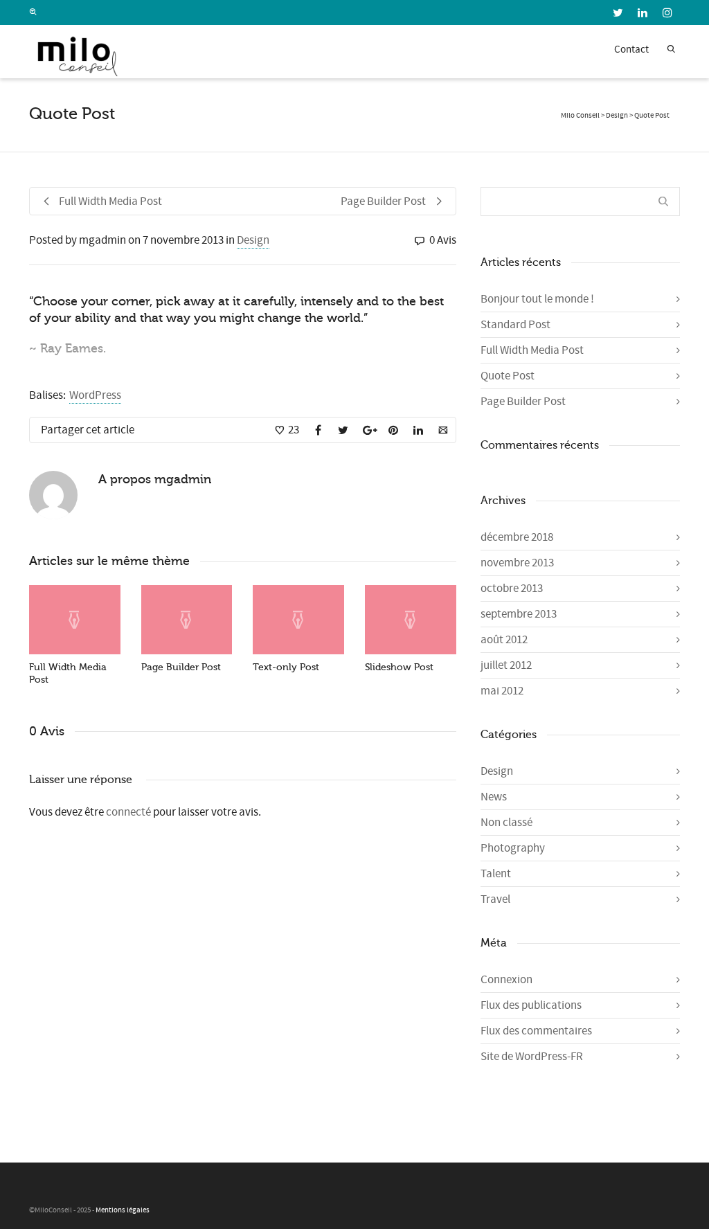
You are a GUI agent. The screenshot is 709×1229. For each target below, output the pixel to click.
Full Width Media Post (532, 350)
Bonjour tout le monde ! (537, 299)
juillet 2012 (506, 665)
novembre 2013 (517, 563)
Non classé (506, 822)
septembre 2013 (519, 614)
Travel (495, 899)
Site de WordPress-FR (532, 1056)
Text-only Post (286, 667)
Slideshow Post (399, 667)
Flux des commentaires (536, 1031)
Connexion (506, 979)
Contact (631, 49)
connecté (129, 812)
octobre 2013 (512, 588)
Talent (496, 873)
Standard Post (515, 324)
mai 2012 (502, 691)
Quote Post (508, 376)
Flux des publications (531, 1005)
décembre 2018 (517, 537)
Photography (513, 848)
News (494, 797)
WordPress (95, 395)
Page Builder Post (181, 667)
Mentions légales (123, 1210)
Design (253, 240)
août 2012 (504, 639)
